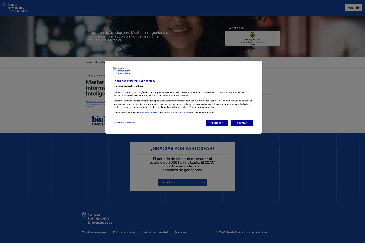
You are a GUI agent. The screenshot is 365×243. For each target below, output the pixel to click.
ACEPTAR (242, 123)
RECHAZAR (217, 123)
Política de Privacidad (177, 112)
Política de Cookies (147, 112)
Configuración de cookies (124, 122)
